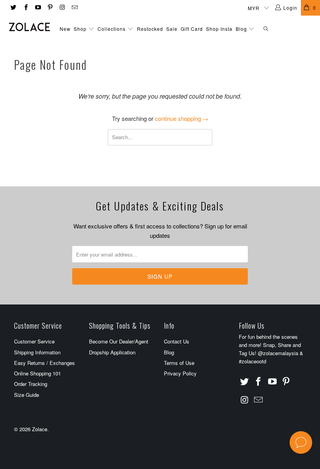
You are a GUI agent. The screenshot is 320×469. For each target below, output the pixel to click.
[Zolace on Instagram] (62, 7)
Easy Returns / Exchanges (44, 362)
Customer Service (34, 341)
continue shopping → (181, 118)
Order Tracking (30, 384)
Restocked (150, 28)
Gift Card (192, 28)
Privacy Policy (180, 373)
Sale (172, 28)
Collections (112, 28)
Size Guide (26, 394)
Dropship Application (112, 352)
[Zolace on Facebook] (25, 7)
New (65, 28)
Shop (80, 28)
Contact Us (176, 341)
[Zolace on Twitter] (13, 7)
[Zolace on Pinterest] (49, 7)
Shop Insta (219, 28)
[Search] (266, 29)
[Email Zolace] (74, 7)
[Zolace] (29, 27)
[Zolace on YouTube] (37, 7)
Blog (242, 28)
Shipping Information (37, 352)
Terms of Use (179, 362)
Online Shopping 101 (37, 373)
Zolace (39, 429)
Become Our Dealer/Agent (118, 341)
